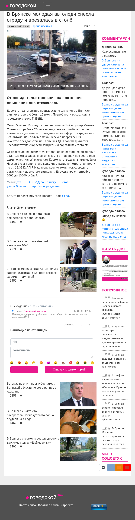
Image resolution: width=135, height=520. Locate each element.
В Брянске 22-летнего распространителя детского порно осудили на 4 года (113, 436)
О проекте (66, 505)
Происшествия (42, 26)
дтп (19, 182)
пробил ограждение (46, 186)
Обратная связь (48, 505)
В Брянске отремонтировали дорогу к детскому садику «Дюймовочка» (113, 411)
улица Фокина (16, 186)
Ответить (69, 324)
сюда (65, 195)
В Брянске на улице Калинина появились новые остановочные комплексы (114, 68)
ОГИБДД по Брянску (42, 182)
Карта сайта (27, 505)
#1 (13, 311)
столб (66, 182)
